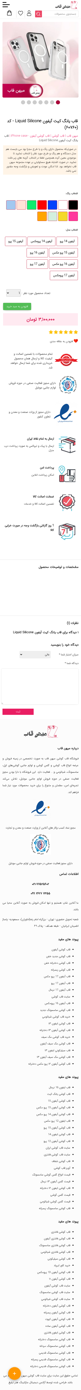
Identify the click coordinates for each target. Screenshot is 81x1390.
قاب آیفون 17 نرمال (59, 990)
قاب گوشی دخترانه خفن (57, 963)
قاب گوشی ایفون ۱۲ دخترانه (55, 1188)
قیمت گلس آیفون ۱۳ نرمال (55, 1181)
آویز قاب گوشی (62, 1168)
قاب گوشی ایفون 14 (59, 1134)
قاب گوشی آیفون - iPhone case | (29, 136)
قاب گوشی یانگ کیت (58, 1094)
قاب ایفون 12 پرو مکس (57, 1121)
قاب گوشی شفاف (61, 1161)
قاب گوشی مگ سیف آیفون (55, 1043)
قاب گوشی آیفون (61, 949)
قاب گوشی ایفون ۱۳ (59, 1023)
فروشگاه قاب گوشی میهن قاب (62, 758)
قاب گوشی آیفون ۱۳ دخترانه (54, 1030)
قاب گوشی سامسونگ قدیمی (54, 1353)
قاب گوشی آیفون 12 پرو (57, 1141)
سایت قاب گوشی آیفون (57, 1286)
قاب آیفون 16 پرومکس (57, 1003)
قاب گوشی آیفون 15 (59, 1101)
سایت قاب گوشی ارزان (58, 1148)
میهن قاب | (71, 136)
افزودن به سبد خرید (17, 306)
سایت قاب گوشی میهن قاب (31, 1375)
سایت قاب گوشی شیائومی (55, 1299)
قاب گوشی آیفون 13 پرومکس (53, 1272)
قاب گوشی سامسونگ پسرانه (54, 1208)
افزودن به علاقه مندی (61, 341)
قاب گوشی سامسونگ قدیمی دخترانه (50, 1366)
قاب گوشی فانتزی (60, 1232)
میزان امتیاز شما (69, 655)
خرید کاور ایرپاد (62, 1265)
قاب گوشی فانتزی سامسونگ (54, 1245)
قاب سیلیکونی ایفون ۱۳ (57, 1050)
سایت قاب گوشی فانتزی (57, 1154)
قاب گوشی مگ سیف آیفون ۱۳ (53, 1057)
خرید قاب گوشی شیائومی (56, 1017)
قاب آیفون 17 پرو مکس (57, 976)
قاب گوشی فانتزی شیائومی (55, 1252)
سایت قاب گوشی (61, 997)
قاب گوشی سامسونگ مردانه (54, 1346)
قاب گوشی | (57, 136)
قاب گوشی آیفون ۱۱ (59, 1279)
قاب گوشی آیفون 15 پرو (57, 1128)
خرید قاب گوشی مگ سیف (55, 1037)
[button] (58, 102)
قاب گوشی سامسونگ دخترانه (54, 1339)
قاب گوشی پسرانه (60, 970)
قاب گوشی (59, 765)
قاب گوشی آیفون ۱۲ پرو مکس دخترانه (49, 1064)
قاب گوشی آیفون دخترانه (56, 1306)
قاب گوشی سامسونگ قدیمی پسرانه (50, 1359)
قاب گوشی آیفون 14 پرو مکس (53, 1114)
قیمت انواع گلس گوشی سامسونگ (51, 1175)
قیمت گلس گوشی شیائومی (55, 1201)
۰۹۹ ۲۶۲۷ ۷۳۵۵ (40, 893)
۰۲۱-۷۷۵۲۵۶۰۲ (40, 884)
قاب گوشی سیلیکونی (59, 1259)
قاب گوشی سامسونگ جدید (55, 1010)
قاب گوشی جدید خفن (58, 956)
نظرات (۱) (73, 623)
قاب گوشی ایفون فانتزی (57, 1332)
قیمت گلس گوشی (60, 1195)
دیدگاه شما (72, 663)
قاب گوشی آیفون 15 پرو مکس (53, 1107)
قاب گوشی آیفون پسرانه (57, 1312)
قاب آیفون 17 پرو (60, 983)
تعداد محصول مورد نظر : (35, 293)
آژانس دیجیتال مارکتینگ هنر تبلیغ (27, 1382)
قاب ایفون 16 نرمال (59, 1087)
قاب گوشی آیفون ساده (57, 1326)
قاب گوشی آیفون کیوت (57, 1319)
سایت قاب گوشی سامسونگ (54, 1292)
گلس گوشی (43, 765)
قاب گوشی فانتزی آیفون (57, 1238)
